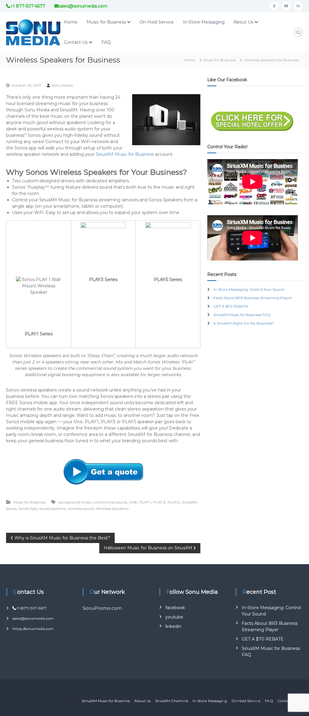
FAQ (106, 42)
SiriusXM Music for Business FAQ (241, 314)
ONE (133, 502)
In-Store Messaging (204, 22)
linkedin (173, 626)
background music (74, 502)
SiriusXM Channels (171, 700)
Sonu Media (62, 85)
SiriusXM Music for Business (125, 154)
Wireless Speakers (112, 508)
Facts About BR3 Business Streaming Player (252, 298)
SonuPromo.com (102, 608)
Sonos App (27, 508)
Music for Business (106, 22)
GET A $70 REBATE (230, 306)
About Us (243, 22)
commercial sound (110, 502)
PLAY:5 (173, 502)
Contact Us (76, 42)
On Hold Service (157, 22)
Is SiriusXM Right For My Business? (243, 323)
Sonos (11, 508)
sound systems (52, 508)
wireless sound (81, 508)
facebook (175, 607)
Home (71, 22)
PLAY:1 (145, 502)
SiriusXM (189, 502)
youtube (174, 617)
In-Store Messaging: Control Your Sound (248, 289)
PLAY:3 (159, 502)
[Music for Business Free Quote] (103, 471)
